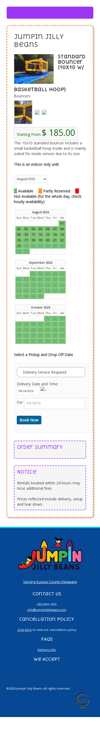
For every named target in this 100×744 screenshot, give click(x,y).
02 (40, 274)
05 (62, 274)
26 (40, 246)
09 (40, 279)
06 (19, 279)
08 (33, 279)
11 (55, 279)
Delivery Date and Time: (37, 383)
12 (62, 279)
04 (55, 274)
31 (26, 251)
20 (19, 290)
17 (47, 285)
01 (33, 274)
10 (47, 279)
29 (62, 246)
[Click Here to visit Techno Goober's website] (82, 700)
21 (26, 290)
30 (19, 251)
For (20, 402)
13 (19, 285)
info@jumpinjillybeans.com (46, 610)
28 (55, 246)
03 (47, 274)
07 (26, 279)
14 (26, 285)
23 (40, 290)
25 (33, 246)
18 (55, 285)
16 (40, 285)
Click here (24, 630)
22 (33, 290)
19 (62, 285)
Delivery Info (47, 650)
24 (26, 246)
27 (47, 246)
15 (33, 285)
